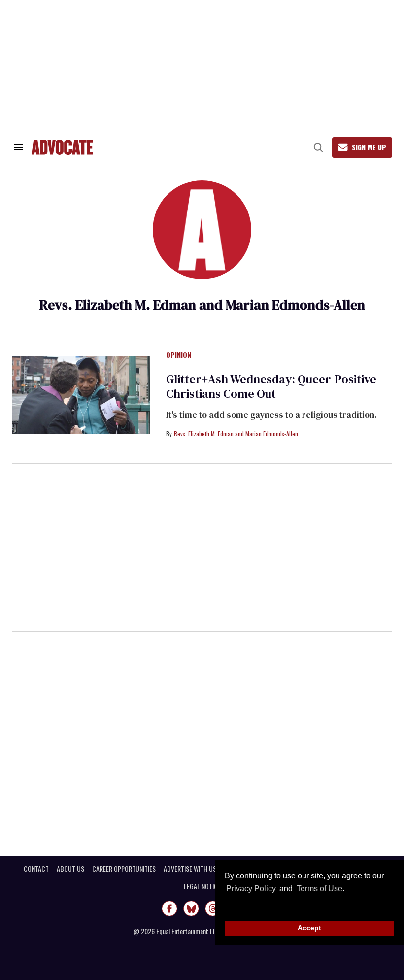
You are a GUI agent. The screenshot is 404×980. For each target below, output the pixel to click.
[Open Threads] (213, 908)
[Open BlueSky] (191, 908)
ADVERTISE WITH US (190, 869)
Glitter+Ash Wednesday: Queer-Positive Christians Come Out (271, 386)
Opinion (178, 355)
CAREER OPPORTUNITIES (124, 869)
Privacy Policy (251, 888)
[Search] (318, 147)
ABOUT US (70, 869)
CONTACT (36, 869)
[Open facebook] (169, 908)
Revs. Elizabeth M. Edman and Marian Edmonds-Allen (236, 433)
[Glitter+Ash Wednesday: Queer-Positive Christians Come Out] (81, 395)
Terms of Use (319, 888)
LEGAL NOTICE (202, 886)
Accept (309, 928)
